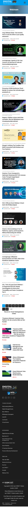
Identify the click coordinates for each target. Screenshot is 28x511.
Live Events (4, 419)
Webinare (12, 30)
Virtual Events (5, 422)
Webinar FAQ (5, 472)
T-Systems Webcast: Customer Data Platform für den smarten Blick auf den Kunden (13, 319)
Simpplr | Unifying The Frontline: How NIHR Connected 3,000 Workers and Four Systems (13, 147)
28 (7, 309)
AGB (3, 503)
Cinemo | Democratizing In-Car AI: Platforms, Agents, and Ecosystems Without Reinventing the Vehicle (12, 230)
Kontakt (4, 470)
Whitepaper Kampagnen (8, 414)
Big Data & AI (4, 282)
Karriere (4, 464)
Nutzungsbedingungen (7, 504)
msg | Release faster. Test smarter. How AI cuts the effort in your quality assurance (13, 34)
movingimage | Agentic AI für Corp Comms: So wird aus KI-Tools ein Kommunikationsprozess (12, 62)
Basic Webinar (5, 411)
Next (11, 309)
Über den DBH (5, 459)
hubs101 (4, 417)
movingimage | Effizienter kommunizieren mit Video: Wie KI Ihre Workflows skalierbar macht (13, 258)
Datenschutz (13, 503)
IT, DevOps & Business (6, 30)
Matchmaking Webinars (7, 406)
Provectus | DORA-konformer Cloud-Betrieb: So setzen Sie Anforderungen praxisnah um (13, 90)
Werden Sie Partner (6, 462)
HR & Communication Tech (7, 143)
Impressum (7, 503)
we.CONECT (5, 467)
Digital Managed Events (7, 409)
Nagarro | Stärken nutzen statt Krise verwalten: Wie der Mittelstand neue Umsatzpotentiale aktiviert (13, 119)
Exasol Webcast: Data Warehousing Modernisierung (19, 373)
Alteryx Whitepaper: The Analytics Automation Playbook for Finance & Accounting (13, 360)
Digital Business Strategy (7, 58)
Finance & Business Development (10, 450)
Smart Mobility (5, 226)
